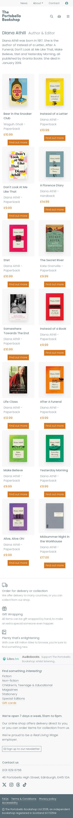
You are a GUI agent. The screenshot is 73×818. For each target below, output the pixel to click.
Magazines (10, 689)
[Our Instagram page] (11, 784)
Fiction (7, 676)
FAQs (5, 799)
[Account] (66, 3)
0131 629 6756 (11, 770)
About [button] (37, 3)
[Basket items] (59, 16)
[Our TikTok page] (24, 784)
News (24, 3)
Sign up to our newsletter (23, 749)
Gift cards (9, 703)
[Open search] (51, 16)
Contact (54, 3)
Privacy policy (47, 799)
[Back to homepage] (11, 16)
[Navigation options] (67, 16)
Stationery (9, 694)
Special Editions (13, 698)
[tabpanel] (36, 322)
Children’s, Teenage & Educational (27, 685)
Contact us (10, 762)
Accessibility (10, 802)
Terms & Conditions (23, 799)
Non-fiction (10, 680)
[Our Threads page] (18, 784)
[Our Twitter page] (4, 784)
